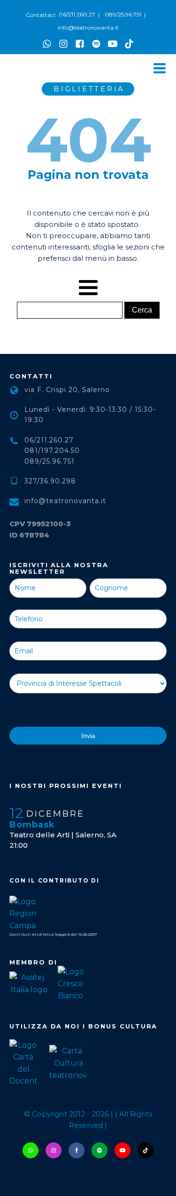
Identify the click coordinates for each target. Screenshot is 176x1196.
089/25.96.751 (123, 14)
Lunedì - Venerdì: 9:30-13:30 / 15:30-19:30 (90, 414)
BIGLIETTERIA (89, 88)
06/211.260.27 (77, 14)
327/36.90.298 (50, 481)
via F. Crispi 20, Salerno (67, 389)
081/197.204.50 (52, 450)
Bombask (32, 824)
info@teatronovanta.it (88, 27)
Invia (88, 735)
